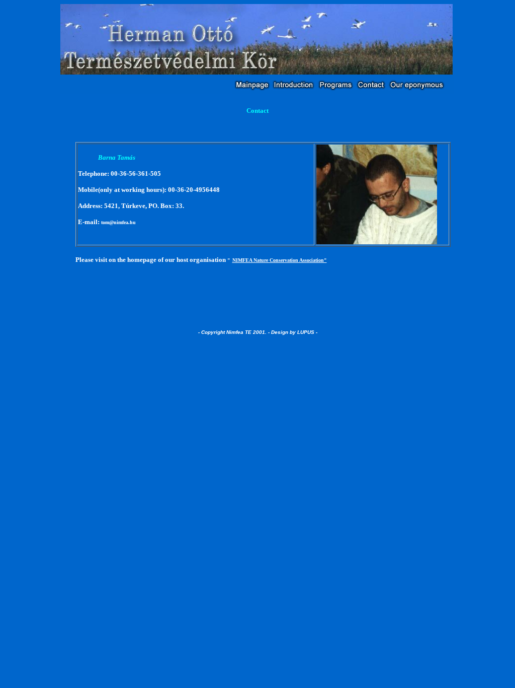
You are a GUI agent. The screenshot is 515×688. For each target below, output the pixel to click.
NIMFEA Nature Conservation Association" (279, 260)
